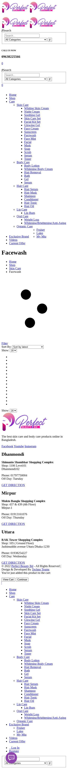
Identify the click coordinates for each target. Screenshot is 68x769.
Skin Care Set (32, 118)
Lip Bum (29, 212)
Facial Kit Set (32, 121)
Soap (27, 148)
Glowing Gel (32, 125)
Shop (12, 98)
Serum (28, 155)
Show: (6, 350)
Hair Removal (32, 172)
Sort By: (7, 346)
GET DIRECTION (13, 485)
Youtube (19, 446)
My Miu (41, 236)
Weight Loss (31, 219)
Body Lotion (31, 165)
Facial (27, 142)
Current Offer (17, 243)
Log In (15, 747)
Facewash (30, 135)
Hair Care (22, 185)
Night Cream (32, 111)
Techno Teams (40, 569)
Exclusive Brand (19, 236)
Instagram (30, 446)
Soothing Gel (32, 115)
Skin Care (23, 104)
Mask (27, 145)
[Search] (50, 40)
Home (12, 94)
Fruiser (40, 229)
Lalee (39, 233)
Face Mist (30, 138)
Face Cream (31, 128)
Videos (13, 239)
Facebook (7, 446)
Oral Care (22, 216)
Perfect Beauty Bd (22, 566)
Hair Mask (30, 192)
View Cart (8, 579)
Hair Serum (31, 189)
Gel (26, 179)
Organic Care (25, 226)
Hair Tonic (30, 202)
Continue (22, 579)
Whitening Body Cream (38, 169)
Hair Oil (29, 206)
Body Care (23, 162)
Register (14, 751)
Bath (27, 175)
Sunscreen (30, 131)
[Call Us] (11, 757)
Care (12, 101)
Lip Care (22, 209)
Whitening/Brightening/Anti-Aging (45, 223)
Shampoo (30, 196)
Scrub (27, 152)
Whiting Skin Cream (36, 108)
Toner (27, 158)
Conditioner (31, 199)
